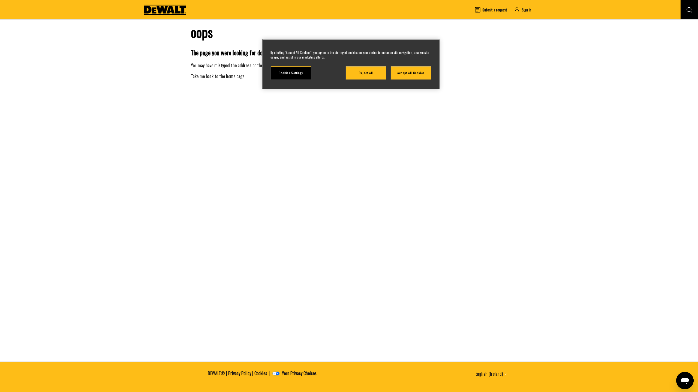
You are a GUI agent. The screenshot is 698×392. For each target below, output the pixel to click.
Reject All (366, 73)
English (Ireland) (490, 373)
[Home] (165, 10)
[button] (525, 9)
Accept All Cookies (411, 73)
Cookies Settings (291, 73)
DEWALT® (216, 373)
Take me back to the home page (217, 76)
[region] (351, 64)
